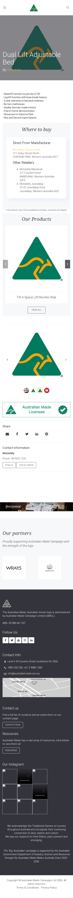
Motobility (14, 70)
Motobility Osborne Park (26, 149)
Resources (11, 750)
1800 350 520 (15, 667)
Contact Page (12, 725)
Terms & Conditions (27, 887)
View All (37, 310)
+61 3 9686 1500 (33, 667)
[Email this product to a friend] (7, 434)
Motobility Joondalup (31, 183)
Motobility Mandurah (31, 169)
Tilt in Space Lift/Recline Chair (36, 297)
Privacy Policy (49, 887)
